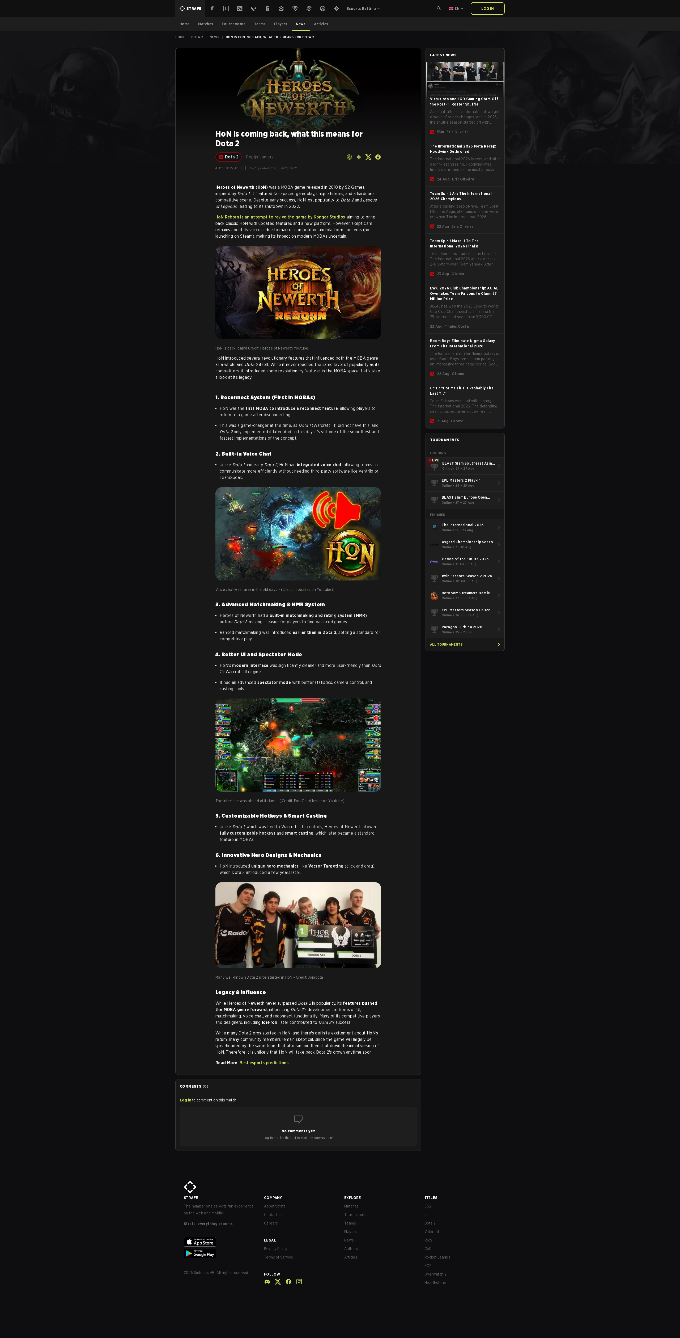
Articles (350, 1257)
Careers (271, 1223)
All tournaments (446, 644)
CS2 (427, 1206)
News (214, 37)
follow (272, 1274)
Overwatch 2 (435, 1274)
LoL (427, 1215)
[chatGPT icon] (349, 157)
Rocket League (437, 1257)
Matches (351, 1206)
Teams (350, 1223)
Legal (270, 1240)
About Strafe (275, 1206)
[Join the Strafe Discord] (267, 1281)
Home (180, 37)
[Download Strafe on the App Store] (220, 1242)
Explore (352, 1198)
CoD (428, 1249)
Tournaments (355, 1215)
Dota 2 (197, 37)
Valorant (431, 1232)
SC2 (427, 1266)
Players (350, 1232)
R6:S (428, 1240)
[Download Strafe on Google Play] (220, 1253)
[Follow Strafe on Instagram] (297, 1281)
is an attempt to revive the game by (280, 217)
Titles (430, 1198)
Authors (351, 1249)
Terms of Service (278, 1257)
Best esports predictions (264, 1062)
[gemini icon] (359, 157)
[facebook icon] (378, 157)
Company (273, 1198)
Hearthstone (435, 1283)
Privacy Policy (275, 1249)
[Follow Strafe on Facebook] (286, 1281)
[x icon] (368, 157)
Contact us (273, 1215)
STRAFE (191, 1198)
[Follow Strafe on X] (275, 1281)
